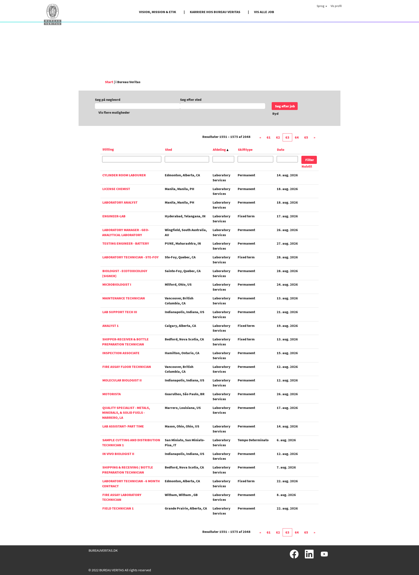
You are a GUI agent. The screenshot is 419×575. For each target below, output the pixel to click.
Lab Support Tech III (119, 312)
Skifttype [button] (245, 149)
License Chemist (116, 189)
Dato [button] (280, 149)
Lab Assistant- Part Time (123, 426)
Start (109, 82)
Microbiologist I (116, 284)
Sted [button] (168, 149)
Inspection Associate (120, 353)
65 (306, 137)
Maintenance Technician (123, 298)
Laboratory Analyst (119, 202)
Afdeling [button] (220, 149)
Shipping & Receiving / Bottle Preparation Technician (127, 469)
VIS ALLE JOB (264, 12)
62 (278, 137)
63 (287, 137)
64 (297, 137)
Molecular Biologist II (122, 380)
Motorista (111, 394)
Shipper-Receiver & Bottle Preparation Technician (125, 341)
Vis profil (336, 6)
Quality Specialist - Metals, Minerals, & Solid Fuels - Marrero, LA (126, 412)
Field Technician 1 (118, 508)
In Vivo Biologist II (118, 453)
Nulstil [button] (307, 166)
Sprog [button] (321, 6)
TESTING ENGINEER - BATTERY (125, 243)
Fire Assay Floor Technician (126, 366)
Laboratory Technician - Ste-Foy (130, 257)
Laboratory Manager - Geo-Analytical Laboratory (125, 232)
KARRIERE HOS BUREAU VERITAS (215, 12)
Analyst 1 (110, 325)
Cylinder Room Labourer (124, 175)
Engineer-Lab (113, 216)
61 (269, 137)
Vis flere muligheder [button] (114, 112)
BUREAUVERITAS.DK (103, 550)
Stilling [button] (108, 149)
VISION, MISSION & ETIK (157, 12)
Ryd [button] (275, 113)
